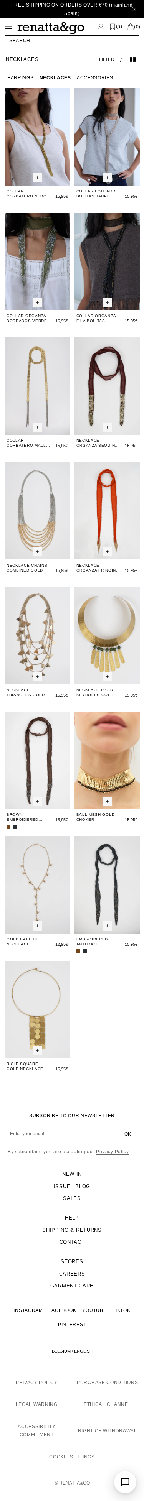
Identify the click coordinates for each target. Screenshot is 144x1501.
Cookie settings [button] (72, 1457)
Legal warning (37, 1404)
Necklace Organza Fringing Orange (97, 568)
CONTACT (72, 1242)
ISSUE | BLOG (72, 1186)
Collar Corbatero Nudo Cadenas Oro (27, 194)
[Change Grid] (132, 59)
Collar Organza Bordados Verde (27, 318)
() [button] (119, 27)
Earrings (20, 78)
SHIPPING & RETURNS (72, 1230)
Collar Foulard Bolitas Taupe (96, 193)
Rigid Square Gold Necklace (25, 1066)
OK (127, 1134)
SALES (72, 1198)
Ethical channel (107, 1404)
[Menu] (8, 26)
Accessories (95, 78)
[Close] (134, 9)
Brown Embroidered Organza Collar (26, 817)
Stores (72, 1261)
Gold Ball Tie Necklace (23, 941)
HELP (72, 1218)
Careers (72, 1274)
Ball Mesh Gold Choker (95, 817)
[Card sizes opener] (37, 177)
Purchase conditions (107, 1382)
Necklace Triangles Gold (26, 692)
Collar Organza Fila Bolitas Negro (96, 318)
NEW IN (72, 1174)
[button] (72, 41)
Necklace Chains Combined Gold (27, 567)
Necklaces (55, 78)
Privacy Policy (112, 1151)
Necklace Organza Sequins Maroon (97, 443)
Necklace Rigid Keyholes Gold (95, 692)
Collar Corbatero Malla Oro (28, 443)
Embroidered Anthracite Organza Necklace (92, 942)
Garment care (72, 1286)
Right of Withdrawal (107, 1431)
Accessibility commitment (36, 1431)
